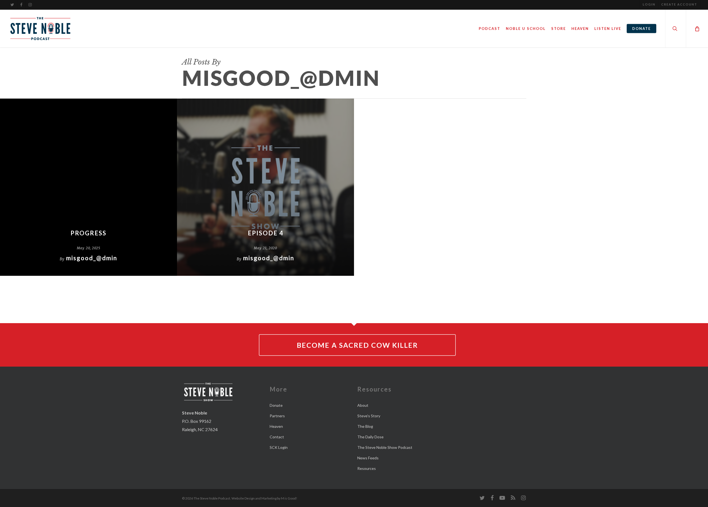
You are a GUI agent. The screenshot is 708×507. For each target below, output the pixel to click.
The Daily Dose (370, 436)
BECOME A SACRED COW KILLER (357, 345)
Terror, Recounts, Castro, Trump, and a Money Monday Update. (620, 158)
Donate (276, 405)
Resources (366, 468)
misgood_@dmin (91, 258)
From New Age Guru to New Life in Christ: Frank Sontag (442, 180)
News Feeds (368, 457)
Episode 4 (265, 233)
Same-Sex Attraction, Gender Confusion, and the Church (619, 191)
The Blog (365, 426)
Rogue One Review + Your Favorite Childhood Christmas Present (442, 103)
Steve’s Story (368, 415)
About (362, 405)
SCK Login (279, 447)
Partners (277, 415)
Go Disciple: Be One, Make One (442, 200)
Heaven (276, 426)
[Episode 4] (265, 187)
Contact (277, 436)
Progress (88, 233)
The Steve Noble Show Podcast (384, 447)
